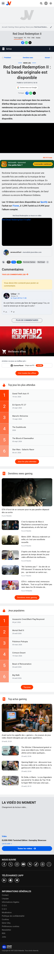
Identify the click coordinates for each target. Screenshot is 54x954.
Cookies (5, 919)
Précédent (7, 58)
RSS (3, 933)
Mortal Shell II (18, 630)
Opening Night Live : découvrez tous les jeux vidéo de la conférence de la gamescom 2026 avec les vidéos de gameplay (36, 765)
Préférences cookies (10, 926)
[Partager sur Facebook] (22, 42)
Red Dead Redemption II (27, 34)
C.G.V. (4, 909)
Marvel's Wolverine (20, 416)
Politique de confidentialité (13, 916)
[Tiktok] (36, 864)
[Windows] (17, 880)
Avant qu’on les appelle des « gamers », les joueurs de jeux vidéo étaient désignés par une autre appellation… (26, 736)
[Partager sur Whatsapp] (26, 42)
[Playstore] (4, 880)
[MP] (19, 293)
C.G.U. (4, 905)
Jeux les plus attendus (27, 461)
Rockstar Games (29, 262)
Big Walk (16, 675)
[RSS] (30, 864)
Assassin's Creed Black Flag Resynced (28, 619)
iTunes (15, 205)
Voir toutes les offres (27, 373)
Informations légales (10, 902)
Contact (5, 895)
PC (25, 38)
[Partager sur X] (30, 42)
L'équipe (5, 898)
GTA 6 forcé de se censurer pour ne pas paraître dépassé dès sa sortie (25, 511)
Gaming (11, 27)
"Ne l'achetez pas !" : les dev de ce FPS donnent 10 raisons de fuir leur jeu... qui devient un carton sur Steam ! (36, 570)
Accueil (4, 27)
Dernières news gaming (27, 597)
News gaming (20, 27)
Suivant (47, 58)
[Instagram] (17, 864)
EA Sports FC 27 (19, 405)
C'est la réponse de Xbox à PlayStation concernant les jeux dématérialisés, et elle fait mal (34, 524)
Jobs (4, 937)
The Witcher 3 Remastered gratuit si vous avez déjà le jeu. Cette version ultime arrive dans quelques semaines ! (36, 750)
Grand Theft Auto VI (20, 394)
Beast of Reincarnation (21, 664)
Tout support (18, 38)
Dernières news (28, 58)
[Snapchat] (49, 864)
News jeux (29, 27)
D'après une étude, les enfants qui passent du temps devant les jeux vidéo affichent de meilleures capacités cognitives (35, 555)
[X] (10, 864)
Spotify (43, 202)
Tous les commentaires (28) (13, 274)
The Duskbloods (19, 427)
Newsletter (6, 930)
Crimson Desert (18, 653)
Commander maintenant (42, 164)
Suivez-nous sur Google (28, 87)
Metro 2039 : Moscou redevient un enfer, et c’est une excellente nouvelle (35, 539)
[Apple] (10, 880)
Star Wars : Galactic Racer (23, 449)
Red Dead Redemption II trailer (16, 219)
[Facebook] (4, 864)
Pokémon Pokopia (20, 641)
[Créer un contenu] (51, 27)
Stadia (38, 38)
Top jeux (27, 687)
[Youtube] (23, 864)
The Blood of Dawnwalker (23, 438)
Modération (7, 912)
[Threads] (42, 864)
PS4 (28, 38)
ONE (33, 38)
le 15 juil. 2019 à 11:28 (18, 298)
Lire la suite (6, 844)
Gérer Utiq (6, 923)
